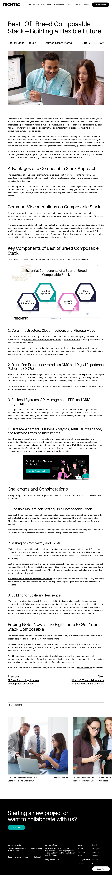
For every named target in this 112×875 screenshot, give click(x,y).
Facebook (96, 856)
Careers (81, 863)
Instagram (96, 848)
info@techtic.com (52, 860)
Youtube (95, 852)
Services (81, 852)
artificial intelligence (79, 445)
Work (69, 5)
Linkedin (95, 859)
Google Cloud (54, 339)
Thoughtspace (84, 859)
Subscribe (38, 857)
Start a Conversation (38, 471)
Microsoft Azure (72, 339)
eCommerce (59, 5)
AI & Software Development (39, 5)
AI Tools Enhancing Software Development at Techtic (23, 682)
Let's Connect (100, 5)
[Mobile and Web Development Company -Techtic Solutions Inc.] (11, 4)
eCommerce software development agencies (30, 579)
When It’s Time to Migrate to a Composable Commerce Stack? (87, 682)
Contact (86, 5)
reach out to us (84, 668)
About (77, 5)
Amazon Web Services (35, 339)
